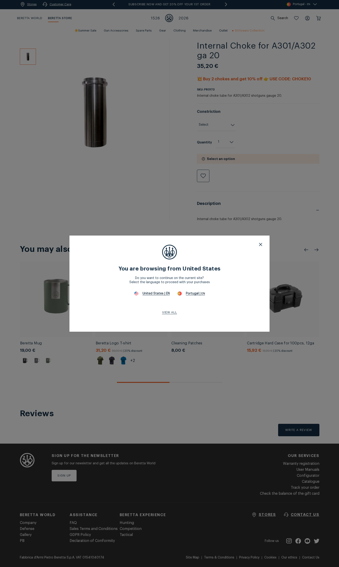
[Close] (261, 244)
